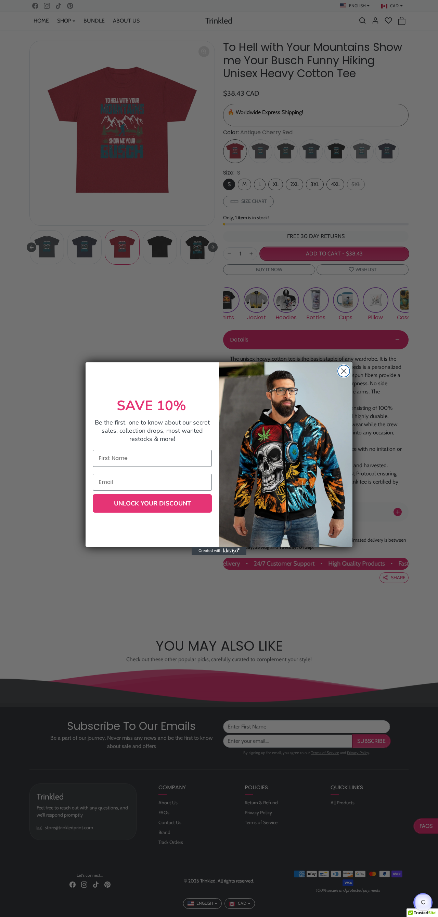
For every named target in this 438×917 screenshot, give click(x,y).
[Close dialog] (344, 371)
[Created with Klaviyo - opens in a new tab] (219, 551)
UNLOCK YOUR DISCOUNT (152, 503)
